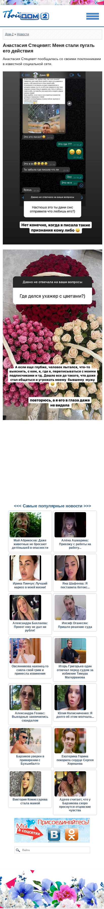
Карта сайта (14, 906)
